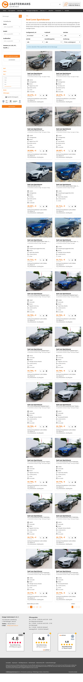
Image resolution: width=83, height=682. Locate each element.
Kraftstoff (47, 32)
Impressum (14, 662)
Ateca (5, 80)
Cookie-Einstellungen (50, 662)
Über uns (42, 10)
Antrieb (28, 39)
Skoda (4, 90)
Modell (5, 31)
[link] (40, 95)
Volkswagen (6, 93)
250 (40, 607)
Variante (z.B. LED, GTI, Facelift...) (9, 46)
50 (34, 607)
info (27, 16)
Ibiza (5, 82)
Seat (4, 74)
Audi (4, 68)
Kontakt (67, 10)
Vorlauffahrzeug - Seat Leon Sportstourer (39, 77)
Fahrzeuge (19, 10)
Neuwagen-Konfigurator (32, 10)
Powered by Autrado (73, 672)
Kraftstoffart (6, 38)
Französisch (58, 10)
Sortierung (66, 39)
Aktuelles (51, 10)
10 (28, 607)
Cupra (4, 71)
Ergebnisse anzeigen (12, 56)
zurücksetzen (12, 60)
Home (4, 10)
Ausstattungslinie (49, 39)
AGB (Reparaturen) (22, 662)
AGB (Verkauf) (32, 662)
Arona (5, 77)
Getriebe (65, 32)
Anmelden (8, 662)
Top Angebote (11, 10)
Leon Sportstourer (7, 86)
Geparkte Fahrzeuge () (12, 97)
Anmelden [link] (12, 106)
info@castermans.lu (12, 625)
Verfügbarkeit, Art (31, 32)
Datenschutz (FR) (40, 662)
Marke (5, 24)
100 (37, 607)
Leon (5, 84)
